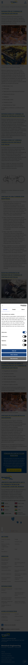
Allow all (14, 350)
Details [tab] (14, 309)
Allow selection (14, 354)
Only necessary (14, 358)
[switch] (24, 336)
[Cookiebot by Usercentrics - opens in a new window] (20, 306)
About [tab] (22, 309)
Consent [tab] (5, 309)
